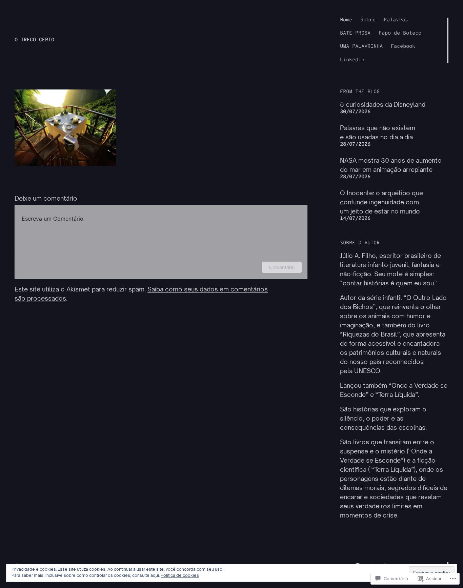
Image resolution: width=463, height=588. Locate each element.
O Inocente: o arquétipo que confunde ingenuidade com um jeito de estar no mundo (381, 202)
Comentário (282, 267)
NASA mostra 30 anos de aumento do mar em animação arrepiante (391, 165)
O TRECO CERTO (34, 40)
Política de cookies (180, 575)
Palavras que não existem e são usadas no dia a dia (377, 132)
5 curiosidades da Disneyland (382, 104)
